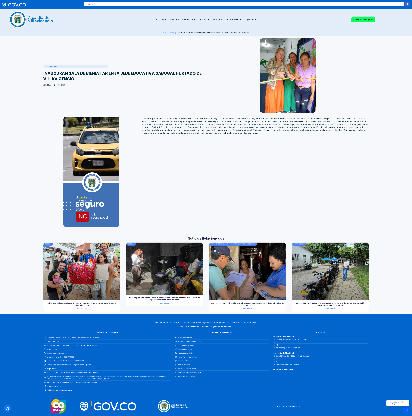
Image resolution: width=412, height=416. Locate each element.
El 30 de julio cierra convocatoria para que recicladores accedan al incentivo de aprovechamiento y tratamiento (164, 298)
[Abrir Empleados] (256, 19)
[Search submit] (407, 4)
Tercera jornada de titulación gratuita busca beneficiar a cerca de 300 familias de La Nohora (247, 304)
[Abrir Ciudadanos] (194, 19)
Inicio (165, 33)
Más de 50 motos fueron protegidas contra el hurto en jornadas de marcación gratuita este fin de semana (330, 304)
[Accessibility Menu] (7, 408)
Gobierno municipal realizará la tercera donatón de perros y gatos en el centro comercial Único (82, 304)
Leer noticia (82, 308)
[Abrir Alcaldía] (178, 19)
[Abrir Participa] (222, 19)
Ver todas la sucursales (283, 369)
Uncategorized (174, 33)
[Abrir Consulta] (208, 19)
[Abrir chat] (406, 410)
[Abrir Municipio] (165, 19)
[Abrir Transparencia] (240, 19)
